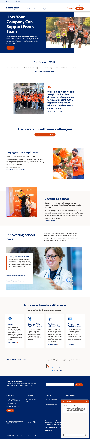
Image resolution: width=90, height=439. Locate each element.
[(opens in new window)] (13, 1)
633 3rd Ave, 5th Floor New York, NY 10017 (14, 399)
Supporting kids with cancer (15, 281)
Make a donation (12, 342)
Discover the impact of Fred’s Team (44, 71)
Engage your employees (22, 152)
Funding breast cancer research (19, 256)
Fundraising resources (51, 399)
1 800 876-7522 (58, 370)
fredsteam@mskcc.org (60, 367)
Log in (82, 5)
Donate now (79, 8)
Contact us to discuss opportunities (15, 169)
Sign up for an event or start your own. (21, 156)
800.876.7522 (12, 403)
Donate (36, 9)
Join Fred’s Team (52, 344)
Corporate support (31, 399)
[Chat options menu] (63, 401)
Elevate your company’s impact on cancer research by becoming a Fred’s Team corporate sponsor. (63, 205)
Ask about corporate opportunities (45, 134)
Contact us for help (50, 220)
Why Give (45, 9)
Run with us (70, 8)
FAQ (27, 402)
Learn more (12, 269)
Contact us (10, 48)
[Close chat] (86, 401)
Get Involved (26, 9)
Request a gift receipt (51, 404)
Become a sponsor (57, 198)
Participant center (50, 402)
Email (47, 382)
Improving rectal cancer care (15, 275)
